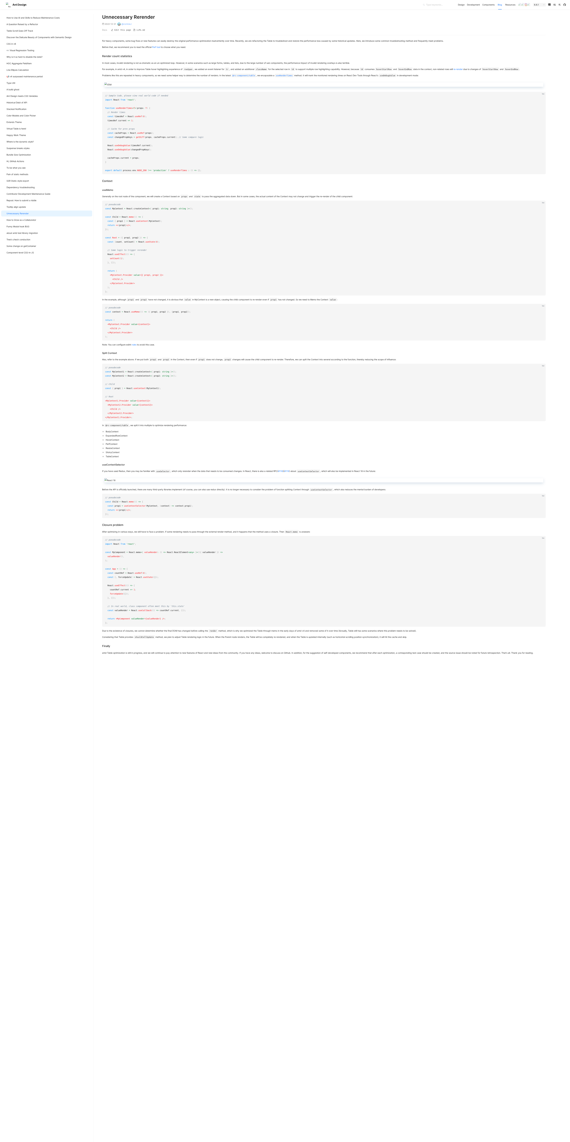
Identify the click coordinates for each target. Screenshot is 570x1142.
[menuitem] (461, 4)
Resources (510, 4)
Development (473, 4)
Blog (500, 4)
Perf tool (156, 47)
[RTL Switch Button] (554, 4)
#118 (280, 471)
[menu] (487, 4)
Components (488, 4)
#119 (286, 471)
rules (134, 344)
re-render (458, 69)
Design (461, 4)
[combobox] (538, 4)
